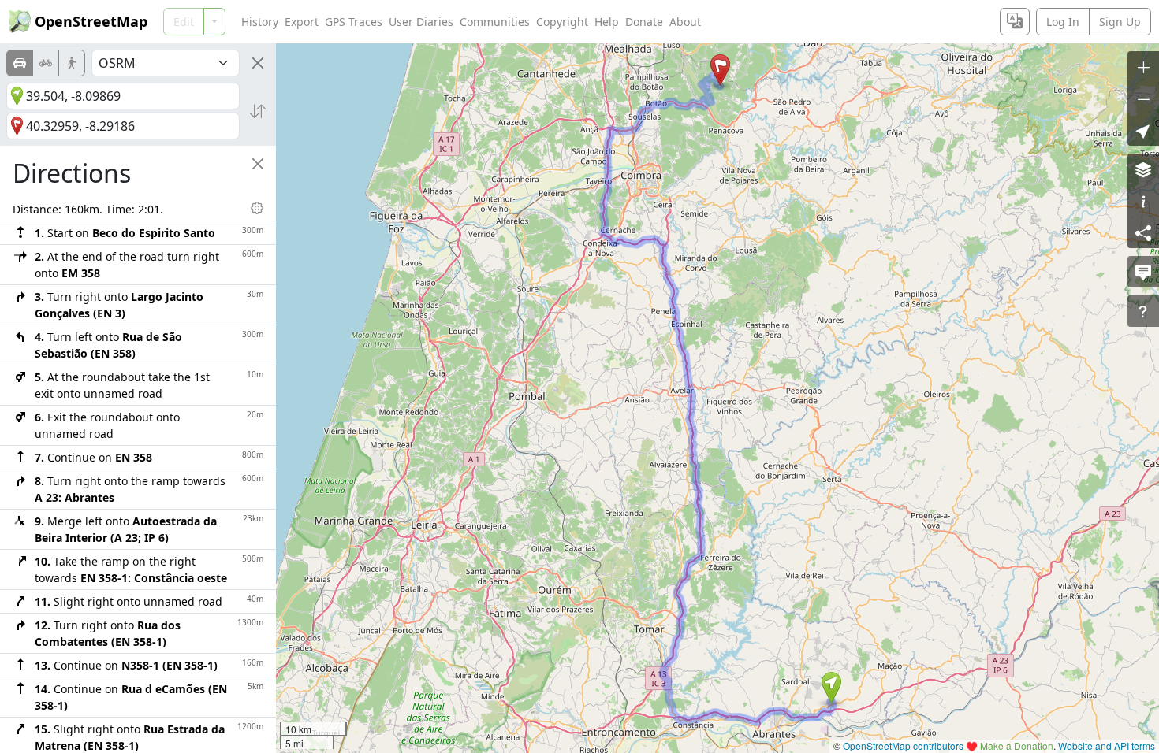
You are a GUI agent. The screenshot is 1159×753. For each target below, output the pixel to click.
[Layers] (1143, 169)
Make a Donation (1016, 745)
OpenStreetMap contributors (903, 745)
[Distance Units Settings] (257, 207)
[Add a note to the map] (1143, 271)
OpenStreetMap (91, 21)
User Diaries (421, 21)
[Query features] (1143, 311)
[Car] (19, 63)
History (259, 21)
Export (302, 21)
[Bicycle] (45, 63)
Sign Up (1120, 21)
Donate (644, 21)
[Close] (258, 63)
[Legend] (1143, 201)
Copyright (562, 21)
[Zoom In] (1143, 67)
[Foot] (71, 63)
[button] (831, 687)
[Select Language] (1015, 21)
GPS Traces (353, 21)
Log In (1062, 21)
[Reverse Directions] (258, 111)
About (685, 21)
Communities (495, 21)
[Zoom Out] (1143, 98)
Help (606, 21)
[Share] (1143, 232)
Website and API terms (1106, 745)
